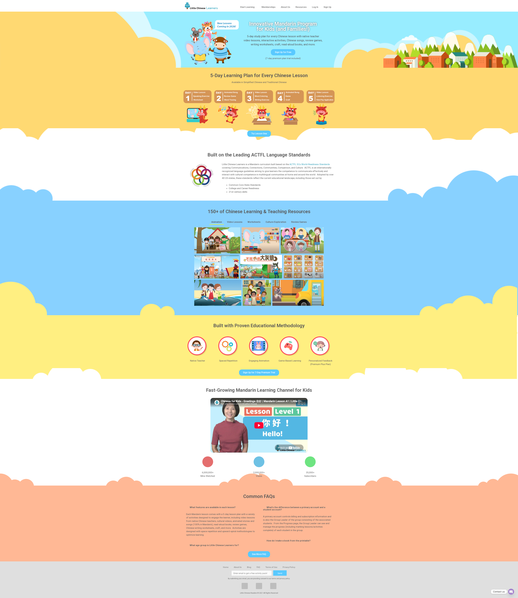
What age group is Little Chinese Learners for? (214, 545)
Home (225, 567)
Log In (315, 7)
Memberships (268, 7)
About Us (285, 7)
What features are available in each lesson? (213, 507)
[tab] (220, 507)
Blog (249, 567)
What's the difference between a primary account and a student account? (294, 508)
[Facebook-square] (245, 586)
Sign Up (327, 7)
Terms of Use (271, 567)
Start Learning (247, 7)
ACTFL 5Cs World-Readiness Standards (309, 164)
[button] (283, 52)
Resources (301, 7)
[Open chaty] (511, 592)
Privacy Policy (289, 567)
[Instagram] (259, 586)
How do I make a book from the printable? (289, 540)
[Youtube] (273, 586)
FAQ (258, 567)
